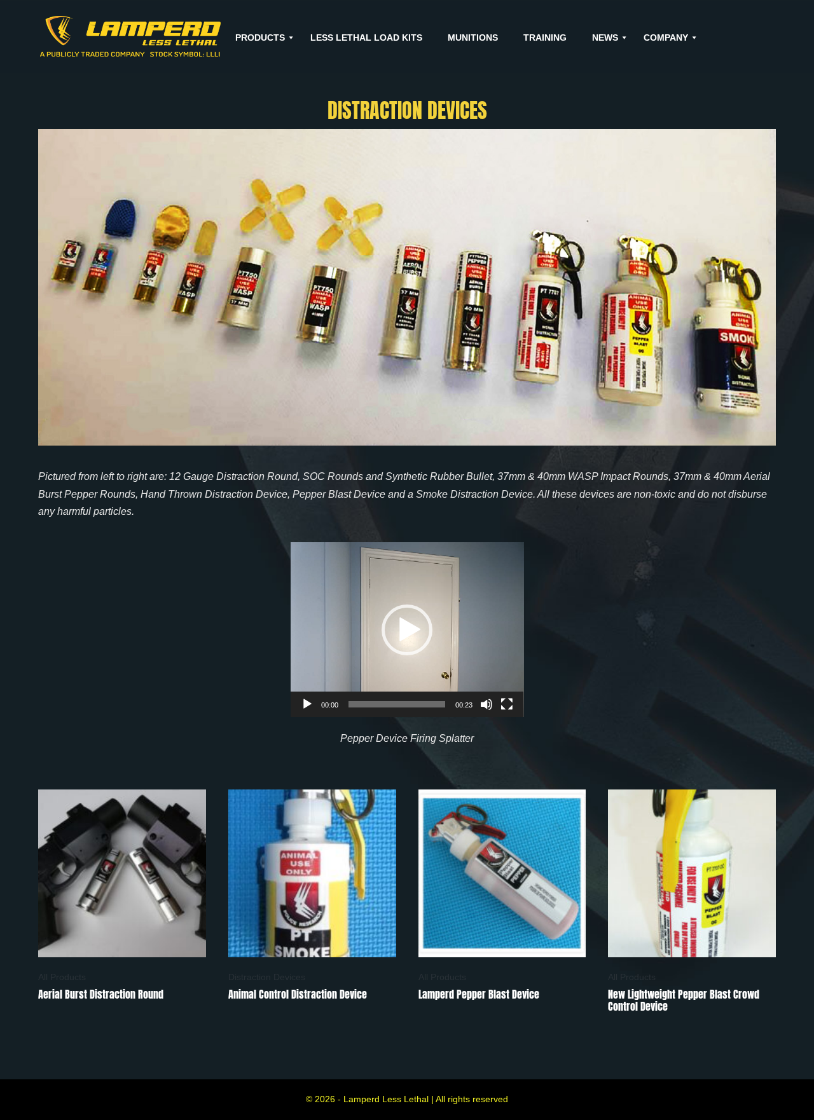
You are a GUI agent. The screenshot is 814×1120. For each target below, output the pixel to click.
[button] (407, 629)
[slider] (397, 704)
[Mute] (486, 704)
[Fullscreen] (506, 704)
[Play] (307, 704)
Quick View (122, 940)
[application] (407, 629)
